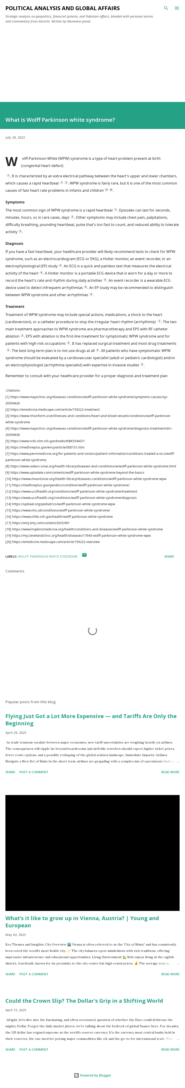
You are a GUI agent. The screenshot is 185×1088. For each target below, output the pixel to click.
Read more (170, 772)
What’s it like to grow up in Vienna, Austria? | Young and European (82, 921)
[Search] (166, 8)
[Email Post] (84, 556)
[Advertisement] (92, 60)
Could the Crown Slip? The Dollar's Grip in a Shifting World (84, 1000)
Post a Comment (34, 772)
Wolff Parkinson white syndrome (48, 556)
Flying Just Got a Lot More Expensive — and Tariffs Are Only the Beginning (91, 719)
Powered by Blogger (95, 1075)
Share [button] (169, 556)
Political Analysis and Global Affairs (62, 8)
